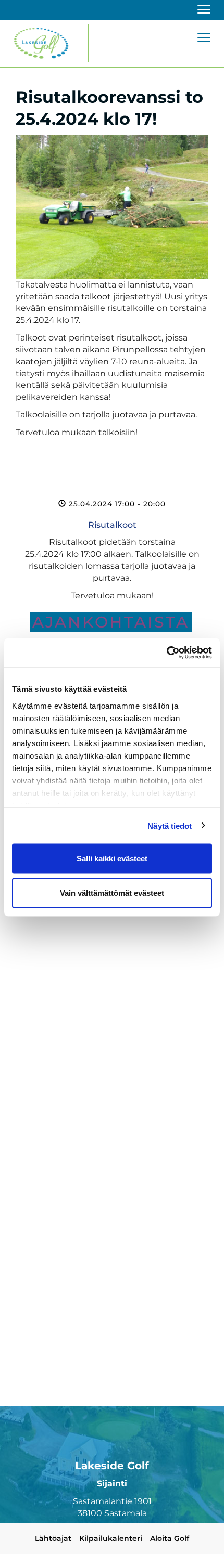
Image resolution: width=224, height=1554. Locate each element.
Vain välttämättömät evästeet (112, 892)
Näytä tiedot (169, 825)
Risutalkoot (112, 525)
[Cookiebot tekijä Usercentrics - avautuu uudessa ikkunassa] (166, 652)
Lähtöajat (53, 1538)
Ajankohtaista (111, 622)
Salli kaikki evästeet (112, 858)
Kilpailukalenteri (110, 1538)
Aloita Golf (169, 1538)
